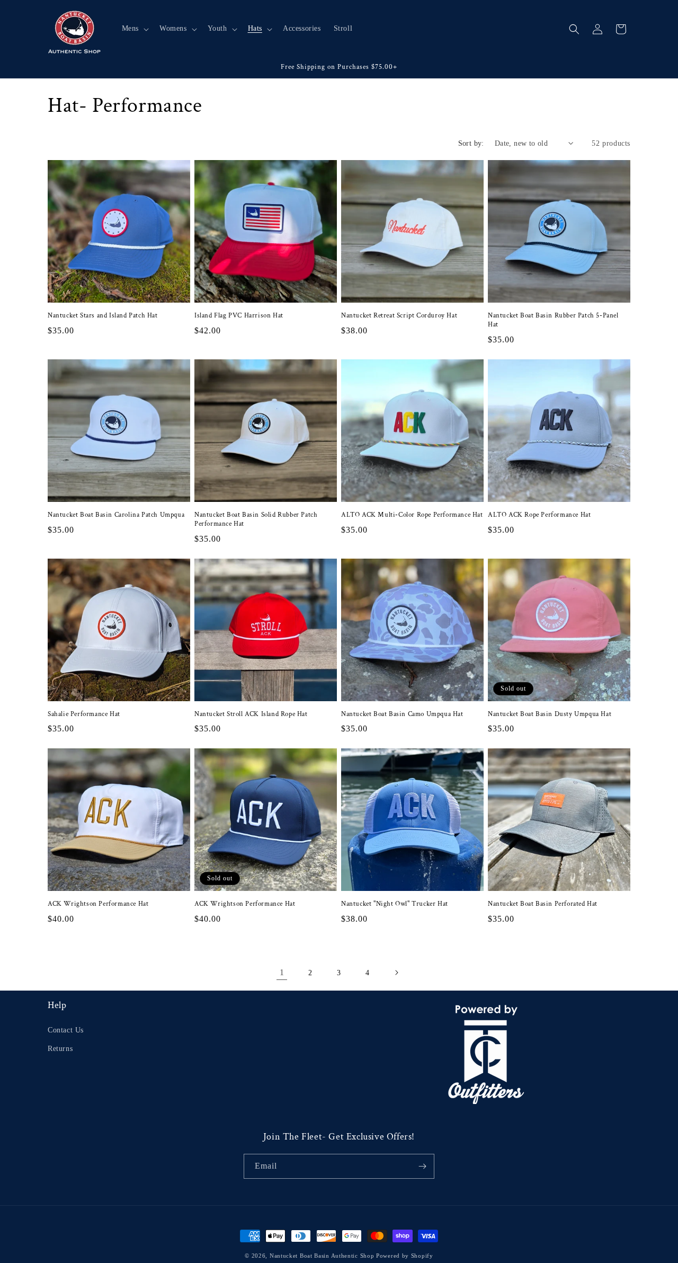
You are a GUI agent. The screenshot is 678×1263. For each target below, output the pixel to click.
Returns (60, 1049)
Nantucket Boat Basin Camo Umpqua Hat (402, 714)
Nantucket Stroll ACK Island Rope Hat (251, 714)
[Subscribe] (422, 1166)
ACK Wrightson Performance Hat (98, 904)
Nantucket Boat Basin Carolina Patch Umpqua (116, 515)
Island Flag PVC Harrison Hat (238, 316)
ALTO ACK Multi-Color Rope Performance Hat (412, 515)
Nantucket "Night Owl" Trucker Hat (394, 904)
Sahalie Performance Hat (84, 714)
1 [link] (282, 972)
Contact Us (66, 1030)
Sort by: (471, 143)
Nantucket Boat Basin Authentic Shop (322, 1255)
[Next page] (396, 972)
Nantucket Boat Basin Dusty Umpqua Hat (549, 714)
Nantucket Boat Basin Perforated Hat (542, 904)
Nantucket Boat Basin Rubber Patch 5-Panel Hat (553, 320)
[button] (134, 28)
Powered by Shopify (404, 1255)
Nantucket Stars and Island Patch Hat (103, 316)
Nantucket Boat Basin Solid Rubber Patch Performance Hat (255, 519)
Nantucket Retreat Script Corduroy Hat (399, 316)
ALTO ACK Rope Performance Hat (539, 515)
